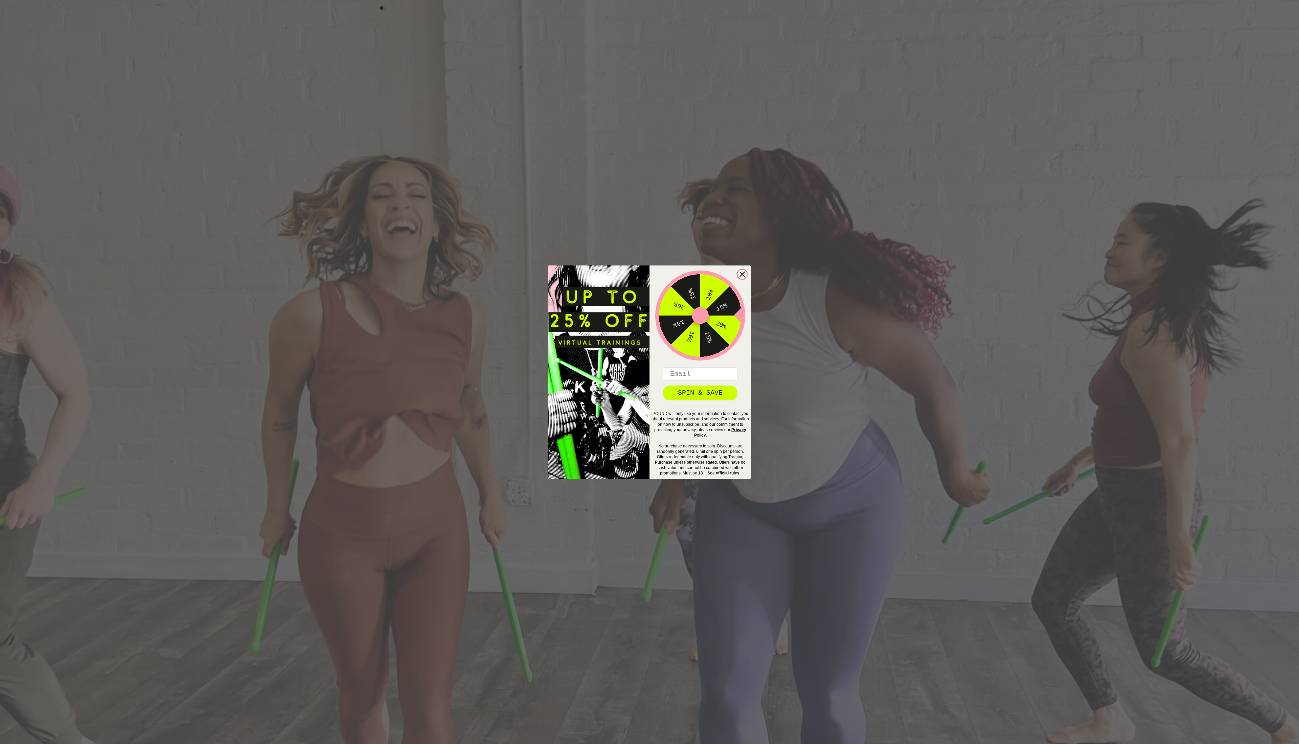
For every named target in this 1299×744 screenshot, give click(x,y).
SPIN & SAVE (700, 393)
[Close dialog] (742, 274)
